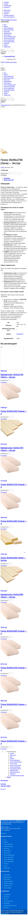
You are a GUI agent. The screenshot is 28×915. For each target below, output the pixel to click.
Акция (12, 753)
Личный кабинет (8, 881)
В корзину (3, 175)
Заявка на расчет (8, 883)
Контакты (7, 7)
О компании (7, 5)
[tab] (15, 178)
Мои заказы (7, 879)
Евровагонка (8, 33)
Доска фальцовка (9, 41)
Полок (6, 45)
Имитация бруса (9, 30)
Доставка (7, 12)
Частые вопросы (9, 15)
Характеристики (9, 180)
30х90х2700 (19, 334)
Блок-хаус (7, 31)
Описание (7, 178)
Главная (6, 2)
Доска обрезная (8, 28)
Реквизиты (7, 903)
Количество (4, 173)
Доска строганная (9, 38)
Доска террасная (9, 40)
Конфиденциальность (10, 905)
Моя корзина (7, 877)
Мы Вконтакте (8, 885)
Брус (5, 24)
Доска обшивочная (9, 36)
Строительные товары (17, 775)
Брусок (6, 26)
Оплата (6, 13)
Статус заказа (7, 887)
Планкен (6, 43)
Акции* (6, 4)
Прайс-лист (7, 10)
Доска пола (7, 35)
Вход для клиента (9, 17)
